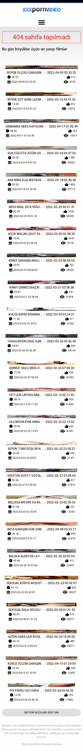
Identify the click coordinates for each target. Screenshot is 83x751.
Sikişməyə (27, 744)
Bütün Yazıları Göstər (41, 712)
